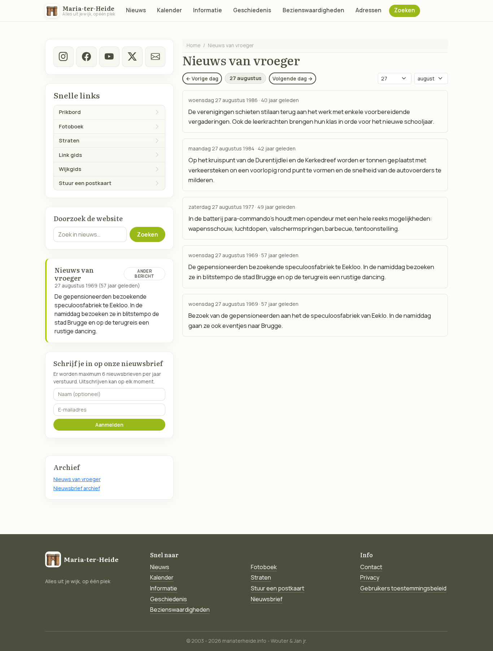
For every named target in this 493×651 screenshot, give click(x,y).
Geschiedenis (252, 10)
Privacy (369, 577)
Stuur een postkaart (277, 588)
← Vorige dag (202, 78)
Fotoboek (264, 567)
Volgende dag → (292, 78)
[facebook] (86, 57)
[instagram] (63, 57)
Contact (371, 567)
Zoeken (404, 10)
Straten (261, 577)
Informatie (207, 10)
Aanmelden (109, 424)
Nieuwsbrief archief (76, 488)
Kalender (169, 10)
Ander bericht (144, 273)
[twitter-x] (132, 57)
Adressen (368, 10)
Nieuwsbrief (267, 599)
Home (193, 45)
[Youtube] (109, 57)
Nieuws (136, 10)
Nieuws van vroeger (77, 479)
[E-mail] (155, 57)
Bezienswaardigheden (313, 10)
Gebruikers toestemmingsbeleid (403, 588)
